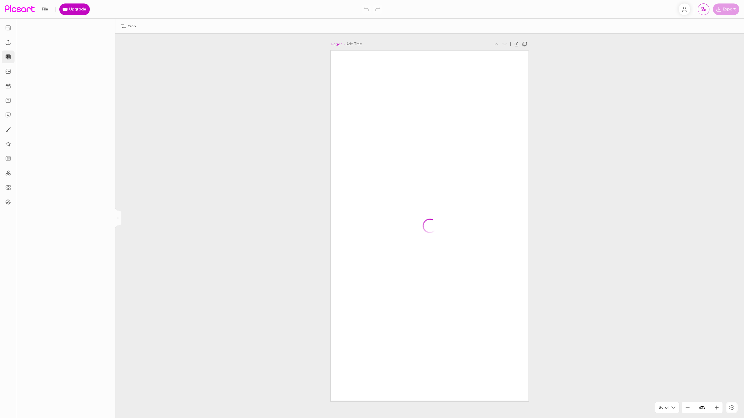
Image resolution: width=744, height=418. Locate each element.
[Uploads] (8, 42)
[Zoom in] (716, 407)
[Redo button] (377, 9)
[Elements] (8, 144)
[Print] (703, 9)
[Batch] (8, 202)
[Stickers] (8, 115)
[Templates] (8, 57)
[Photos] (8, 71)
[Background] (8, 158)
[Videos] (8, 86)
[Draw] (8, 129)
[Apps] (8, 173)
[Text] (8, 100)
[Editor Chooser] (118, 218)
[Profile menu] (684, 9)
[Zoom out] (687, 407)
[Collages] (8, 187)
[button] (372, 209)
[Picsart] (20, 9)
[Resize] (8, 27)
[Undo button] (366, 9)
